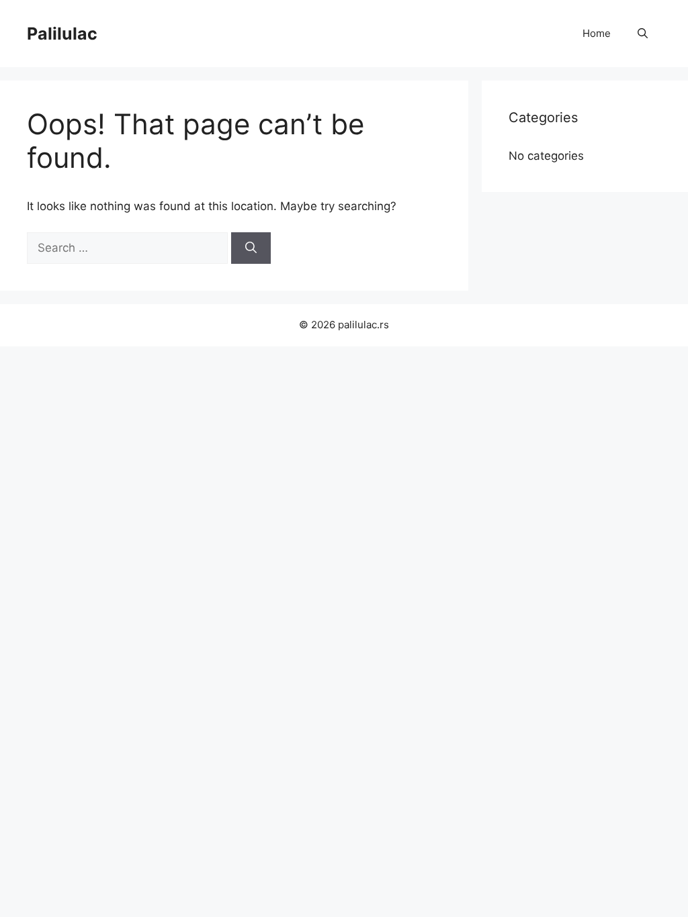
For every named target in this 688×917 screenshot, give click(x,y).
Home (597, 33)
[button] (642, 33)
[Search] (251, 248)
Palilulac (62, 33)
